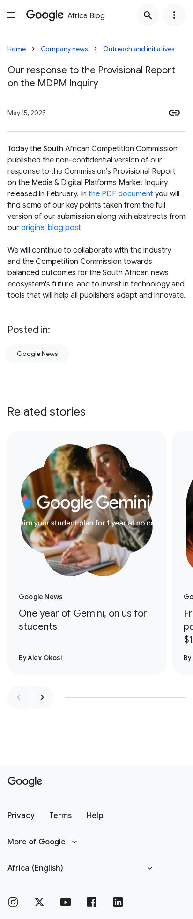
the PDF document (121, 194)
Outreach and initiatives (139, 49)
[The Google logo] (25, 782)
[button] (21, 815)
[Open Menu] (11, 15)
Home (16, 49)
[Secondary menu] (174, 15)
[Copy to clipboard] (174, 112)
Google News (37, 353)
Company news (64, 49)
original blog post (51, 227)
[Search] (148, 15)
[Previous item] (18, 697)
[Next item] (42, 697)
